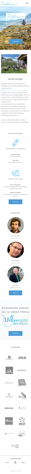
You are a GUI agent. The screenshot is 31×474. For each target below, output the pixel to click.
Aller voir (17, 333)
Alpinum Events (18, 471)
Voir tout (17, 201)
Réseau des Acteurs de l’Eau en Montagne (14, 90)
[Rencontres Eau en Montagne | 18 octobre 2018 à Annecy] (9, 3)
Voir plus (17, 293)
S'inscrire (17, 41)
